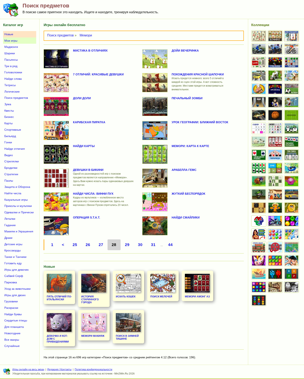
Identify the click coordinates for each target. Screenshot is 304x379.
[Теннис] (291, 115)
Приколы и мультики (18, 206)
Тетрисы (10, 85)
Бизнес (9, 116)
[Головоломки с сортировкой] (258, 300)
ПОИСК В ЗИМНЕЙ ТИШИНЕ (127, 337)
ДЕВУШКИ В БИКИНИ (88, 169)
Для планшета (14, 326)
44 (170, 245)
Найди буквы (13, 314)
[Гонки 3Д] (258, 75)
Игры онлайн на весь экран (28, 369)
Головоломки (13, 72)
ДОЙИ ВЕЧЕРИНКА (185, 50)
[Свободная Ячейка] (258, 155)
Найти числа (12, 193)
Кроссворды (12, 250)
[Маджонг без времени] (258, 62)
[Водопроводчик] (275, 247)
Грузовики (11, 301)
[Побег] (275, 287)
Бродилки (10, 167)
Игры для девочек (16, 269)
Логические (12, 91)
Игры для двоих (15, 295)
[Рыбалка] (258, 115)
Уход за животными (17, 288)
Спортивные (12, 129)
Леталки (9, 218)
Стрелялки (11, 161)
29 (127, 245)
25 (75, 245)
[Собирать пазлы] (258, 221)
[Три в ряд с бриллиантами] (258, 287)
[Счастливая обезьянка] (275, 208)
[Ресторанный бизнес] (258, 89)
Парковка (10, 282)
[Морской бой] (258, 274)
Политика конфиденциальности (93, 369)
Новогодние (12, 333)
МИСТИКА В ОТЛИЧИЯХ (90, 50)
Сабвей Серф (13, 276)
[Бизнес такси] (291, 194)
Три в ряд (10, 66)
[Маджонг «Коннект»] (275, 36)
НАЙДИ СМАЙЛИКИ (186, 217)
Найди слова (13, 78)
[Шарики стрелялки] (275, 62)
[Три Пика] (291, 155)
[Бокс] (275, 102)
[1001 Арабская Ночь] (258, 234)
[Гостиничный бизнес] (291, 75)
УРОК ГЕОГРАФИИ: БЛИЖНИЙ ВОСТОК (200, 122)
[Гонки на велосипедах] (291, 49)
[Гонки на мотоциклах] (258, 49)
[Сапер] (275, 128)
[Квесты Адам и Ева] (291, 208)
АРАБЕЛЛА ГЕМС (184, 169)
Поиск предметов (60, 35)
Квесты (9, 110)
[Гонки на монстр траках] (275, 49)
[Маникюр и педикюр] (258, 260)
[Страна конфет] (291, 221)
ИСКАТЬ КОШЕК (125, 296)
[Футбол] (291, 89)
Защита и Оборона (17, 186)
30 (140, 245)
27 (101, 245)
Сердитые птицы (15, 320)
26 (88, 245)
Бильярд (10, 136)
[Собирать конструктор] (275, 221)
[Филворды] (291, 247)
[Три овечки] (258, 141)
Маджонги (11, 46)
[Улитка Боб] (258, 181)
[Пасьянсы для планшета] (258, 168)
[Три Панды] (291, 128)
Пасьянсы (11, 59)
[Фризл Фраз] (291, 181)
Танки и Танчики (15, 256)
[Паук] (275, 141)
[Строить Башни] (258, 247)
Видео (8, 155)
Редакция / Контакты (59, 369)
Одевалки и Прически (19, 212)
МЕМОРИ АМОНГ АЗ (197, 296)
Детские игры (13, 244)
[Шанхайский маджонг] (258, 36)
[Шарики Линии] (291, 62)
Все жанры (11, 339)
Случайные (12, 346)
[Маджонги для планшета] (291, 36)
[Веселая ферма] (275, 75)
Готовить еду (13, 263)
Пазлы (8, 180)
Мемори (86, 35)
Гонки (8, 142)
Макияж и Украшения (18, 231)
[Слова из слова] (291, 274)
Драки (8, 237)
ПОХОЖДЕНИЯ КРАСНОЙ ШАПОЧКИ (198, 74)
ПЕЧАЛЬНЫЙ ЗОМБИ (187, 98)
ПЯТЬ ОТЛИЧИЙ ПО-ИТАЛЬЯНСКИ (59, 298)
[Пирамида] (275, 155)
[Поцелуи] (291, 260)
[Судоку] (258, 128)
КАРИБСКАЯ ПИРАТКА (89, 122)
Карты (8, 123)
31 (153, 245)
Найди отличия (14, 148)
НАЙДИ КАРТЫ (84, 146)
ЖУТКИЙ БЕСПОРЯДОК (188, 193)
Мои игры (10, 40)
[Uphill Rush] (291, 168)
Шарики (9, 53)
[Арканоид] (275, 89)
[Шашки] (258, 208)
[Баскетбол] (275, 115)
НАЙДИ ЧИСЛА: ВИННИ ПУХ (93, 193)
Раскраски (11, 307)
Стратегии (11, 174)
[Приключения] (291, 287)
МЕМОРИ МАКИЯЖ (92, 335)
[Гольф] (291, 102)
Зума (7, 104)
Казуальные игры (16, 199)
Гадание (10, 225)
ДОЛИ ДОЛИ (82, 98)
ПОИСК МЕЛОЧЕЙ (161, 296)
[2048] (275, 168)
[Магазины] (275, 194)
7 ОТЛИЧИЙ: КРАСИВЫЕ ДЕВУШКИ (98, 74)
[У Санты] (275, 234)
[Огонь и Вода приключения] (275, 274)
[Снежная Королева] (291, 234)
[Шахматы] (275, 181)
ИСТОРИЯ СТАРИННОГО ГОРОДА (90, 299)
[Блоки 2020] (275, 260)
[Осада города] (258, 194)
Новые (8, 34)
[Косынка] (291, 141)
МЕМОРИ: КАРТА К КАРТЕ (190, 146)
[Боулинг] (258, 102)
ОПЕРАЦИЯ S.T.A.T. (86, 217)
